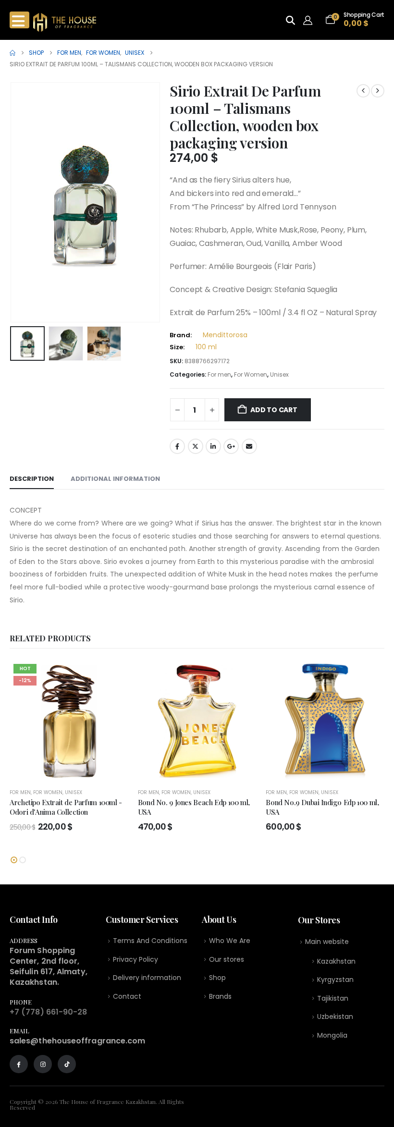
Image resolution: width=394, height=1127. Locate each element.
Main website (327, 941)
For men (219, 374)
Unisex (279, 374)
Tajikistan (332, 998)
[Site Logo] (64, 22)
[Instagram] (43, 1064)
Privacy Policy (135, 959)
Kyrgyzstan (335, 979)
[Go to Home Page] (12, 53)
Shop (217, 977)
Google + (231, 446)
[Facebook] (19, 1064)
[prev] (363, 91)
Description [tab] (32, 478)
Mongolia (332, 1035)
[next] (377, 91)
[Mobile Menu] (19, 20)
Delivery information (147, 977)
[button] (21, 202)
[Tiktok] (67, 1064)
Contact (127, 996)
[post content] (69, 720)
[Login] (310, 20)
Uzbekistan (335, 1016)
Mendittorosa (225, 335)
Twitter (195, 446)
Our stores (226, 959)
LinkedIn (213, 446)
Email (249, 446)
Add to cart (273, 410)
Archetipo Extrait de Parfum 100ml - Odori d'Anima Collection (66, 807)
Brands (220, 996)
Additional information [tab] (115, 478)
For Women (250, 374)
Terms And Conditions (150, 940)
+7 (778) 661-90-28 (48, 1011)
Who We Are (229, 940)
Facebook (177, 446)
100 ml (206, 347)
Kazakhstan (336, 961)
